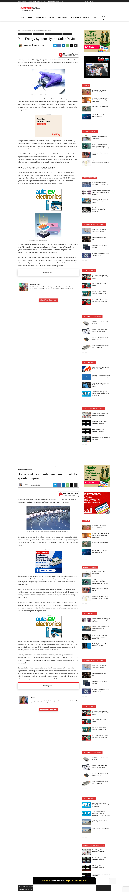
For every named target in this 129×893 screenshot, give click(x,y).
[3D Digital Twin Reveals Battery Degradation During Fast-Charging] (86, 201)
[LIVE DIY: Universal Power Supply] (86, 285)
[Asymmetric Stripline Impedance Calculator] (86, 439)
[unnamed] (48, 137)
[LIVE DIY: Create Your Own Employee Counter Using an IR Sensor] (86, 277)
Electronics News (26, 30)
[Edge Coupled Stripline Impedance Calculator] (86, 431)
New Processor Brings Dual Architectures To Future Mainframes (99, 209)
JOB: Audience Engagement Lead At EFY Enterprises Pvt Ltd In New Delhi (100, 393)
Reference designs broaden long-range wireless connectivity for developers (101, 192)
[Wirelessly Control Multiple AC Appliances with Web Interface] (86, 163)
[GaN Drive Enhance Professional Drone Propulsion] (86, 347)
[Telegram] (55, 45)
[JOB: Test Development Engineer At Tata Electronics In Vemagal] (86, 377)
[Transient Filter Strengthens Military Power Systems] (86, 331)
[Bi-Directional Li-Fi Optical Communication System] (86, 92)
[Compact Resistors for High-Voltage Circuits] (86, 339)
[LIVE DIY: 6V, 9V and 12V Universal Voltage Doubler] (86, 294)
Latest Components (67, 33)
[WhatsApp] (67, 45)
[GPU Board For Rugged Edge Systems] (86, 323)
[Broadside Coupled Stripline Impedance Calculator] (86, 423)
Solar (43, 33)
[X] (90, 1)
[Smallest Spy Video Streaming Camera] (86, 155)
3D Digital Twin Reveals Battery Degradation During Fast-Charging (100, 201)
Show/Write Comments (48, 300)
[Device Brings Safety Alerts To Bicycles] (86, 247)
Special (46, 33)
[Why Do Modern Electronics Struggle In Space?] (86, 117)
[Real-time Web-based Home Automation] (86, 138)
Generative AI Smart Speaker (100, 106)
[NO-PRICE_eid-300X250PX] (97, 51)
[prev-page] (83, 123)
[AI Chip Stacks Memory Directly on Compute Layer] (86, 255)
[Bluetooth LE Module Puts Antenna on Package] (86, 231)
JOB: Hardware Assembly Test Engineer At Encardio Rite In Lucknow (100, 385)
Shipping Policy (23, 889)
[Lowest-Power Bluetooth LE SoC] (86, 239)
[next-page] (86, 123)
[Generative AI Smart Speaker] (86, 108)
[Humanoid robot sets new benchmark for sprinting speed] (86, 184)
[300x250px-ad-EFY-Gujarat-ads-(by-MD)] (97, 77)
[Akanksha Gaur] (21, 45)
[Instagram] (85, 1)
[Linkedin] (88, 1)
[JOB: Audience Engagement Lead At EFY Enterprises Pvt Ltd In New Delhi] (86, 394)
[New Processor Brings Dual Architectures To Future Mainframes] (86, 209)
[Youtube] (93, 1)
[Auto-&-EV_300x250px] (48, 210)
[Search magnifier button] (103, 18)
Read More (32, 291)
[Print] (75, 45)
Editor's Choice (53, 33)
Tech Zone (60, 33)
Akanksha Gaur (27, 45)
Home (19, 30)
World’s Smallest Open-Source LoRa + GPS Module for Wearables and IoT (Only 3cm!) (100, 146)
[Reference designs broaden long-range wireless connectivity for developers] (86, 192)
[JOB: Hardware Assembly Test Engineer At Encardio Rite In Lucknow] (86, 385)
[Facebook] (83, 1)
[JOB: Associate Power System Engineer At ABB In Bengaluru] (86, 369)
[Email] (71, 45)
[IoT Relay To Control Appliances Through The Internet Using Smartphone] (86, 100)
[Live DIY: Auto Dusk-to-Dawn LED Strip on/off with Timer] (86, 302)
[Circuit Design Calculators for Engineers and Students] (86, 415)
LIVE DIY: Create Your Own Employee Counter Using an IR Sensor (100, 277)
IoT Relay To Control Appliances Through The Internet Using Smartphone (100, 100)
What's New (29, 33)
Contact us (31, 889)
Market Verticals (36, 33)
